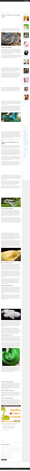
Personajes (25, 152)
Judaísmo (25, 141)
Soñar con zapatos (5, 427)
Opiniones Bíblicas (26, 148)
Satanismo (25, 155)
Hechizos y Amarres (26, 140)
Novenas (24, 147)
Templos (24, 156)
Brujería (24, 131)
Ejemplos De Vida (25, 138)
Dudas (24, 137)
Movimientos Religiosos (26, 145)
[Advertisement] (15, 7)
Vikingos (25, 157)
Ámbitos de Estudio (26, 129)
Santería (24, 154)
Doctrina (24, 136)
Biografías (25, 130)
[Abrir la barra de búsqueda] (29, 1)
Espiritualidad (3, 440)
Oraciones (25, 149)
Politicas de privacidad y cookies (4, 466)
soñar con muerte (8, 428)
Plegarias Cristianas (26, 153)
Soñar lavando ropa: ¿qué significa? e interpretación (8, 426)
